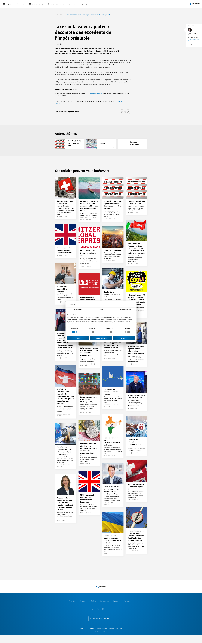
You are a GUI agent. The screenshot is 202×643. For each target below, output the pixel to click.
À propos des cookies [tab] (124, 309)
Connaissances (104, 601)
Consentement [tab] (77, 309)
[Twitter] (98, 609)
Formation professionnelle (57, 4)
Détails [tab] (101, 309)
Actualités (72, 601)
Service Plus (92, 601)
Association (127, 601)
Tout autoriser (124, 338)
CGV (117, 628)
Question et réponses (95, 94)
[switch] (92, 332)
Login (86, 4)
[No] (127, 111)
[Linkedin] (103, 609)
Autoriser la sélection (101, 338)
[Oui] (122, 111)
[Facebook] (92, 609)
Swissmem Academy (37, 4)
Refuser (78, 338)
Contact (121, 628)
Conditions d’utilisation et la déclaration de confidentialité (99, 628)
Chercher (22, 4)
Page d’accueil (59, 15)
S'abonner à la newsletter (101, 618)
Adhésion (74, 4)
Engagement (116, 601)
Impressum (80, 628)
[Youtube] (108, 609)
